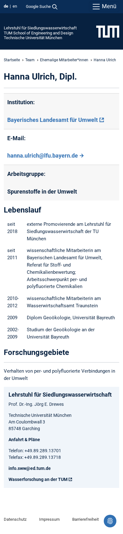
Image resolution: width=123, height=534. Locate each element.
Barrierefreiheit (85, 519)
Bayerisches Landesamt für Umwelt (52, 120)
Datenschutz (15, 519)
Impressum (49, 519)
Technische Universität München (33, 37)
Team (30, 60)
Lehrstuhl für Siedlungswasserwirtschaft (40, 28)
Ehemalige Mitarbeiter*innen (64, 60)
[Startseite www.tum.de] (107, 31)
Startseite (12, 60)
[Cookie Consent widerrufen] (110, 521)
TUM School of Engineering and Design (38, 33)
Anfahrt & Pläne (24, 439)
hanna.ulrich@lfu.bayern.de (42, 155)
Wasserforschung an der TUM (38, 479)
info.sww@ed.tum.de (30, 468)
